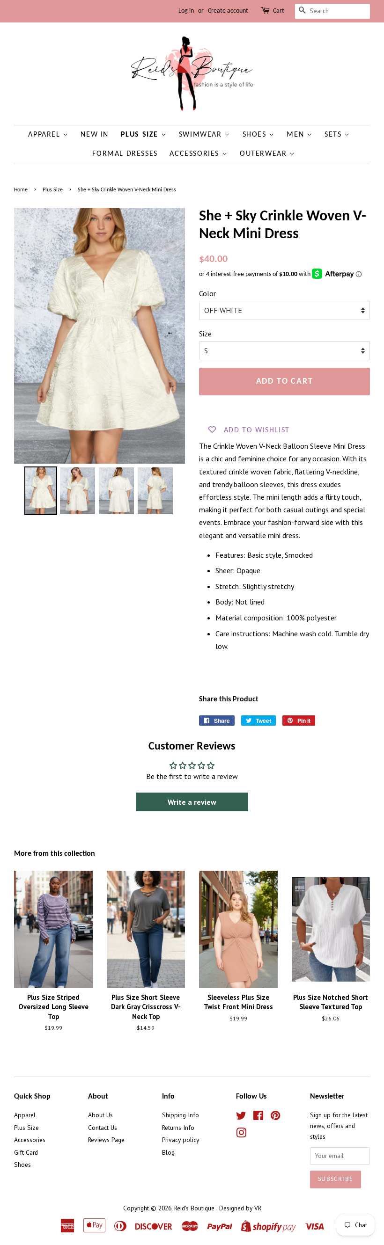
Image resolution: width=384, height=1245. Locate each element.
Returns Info (178, 1127)
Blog (168, 1152)
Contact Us (102, 1127)
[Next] (171, 335)
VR (257, 1208)
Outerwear (264, 154)
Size (205, 333)
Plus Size (141, 134)
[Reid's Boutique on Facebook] (258, 1117)
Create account (228, 11)
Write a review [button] (192, 802)
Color (207, 293)
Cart (278, 11)
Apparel (45, 134)
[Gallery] (99, 363)
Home (21, 190)
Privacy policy (180, 1140)
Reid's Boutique (195, 1208)
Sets (334, 134)
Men (296, 134)
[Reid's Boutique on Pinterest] (275, 1117)
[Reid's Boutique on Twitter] (241, 1117)
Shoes (256, 134)
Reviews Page (106, 1140)
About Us (100, 1115)
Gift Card (26, 1152)
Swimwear (201, 134)
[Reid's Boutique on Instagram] (241, 1134)
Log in (186, 11)
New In (95, 134)
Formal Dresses (124, 154)
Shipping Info (180, 1115)
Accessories (196, 154)
